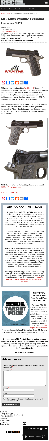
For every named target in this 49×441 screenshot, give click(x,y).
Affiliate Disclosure (6, 413)
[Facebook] (2, 408)
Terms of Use (5, 424)
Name (6, 388)
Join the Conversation (9, 31)
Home (3, 14)
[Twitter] (17, 408)
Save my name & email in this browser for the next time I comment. (25, 400)
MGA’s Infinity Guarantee (11, 187)
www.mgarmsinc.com (9, 192)
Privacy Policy (5, 420)
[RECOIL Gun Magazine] (13, 4)
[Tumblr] (13, 408)
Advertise (3, 418)
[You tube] (9, 408)
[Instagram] (5, 408)
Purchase (3, 422)
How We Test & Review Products (11, 415)
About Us (3, 411)
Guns (8, 14)
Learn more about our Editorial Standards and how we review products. (24, 280)
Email (5, 393)
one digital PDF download (38, 326)
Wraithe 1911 (29, 88)
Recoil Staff (5, 27)
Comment (7, 370)
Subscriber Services (7, 417)
